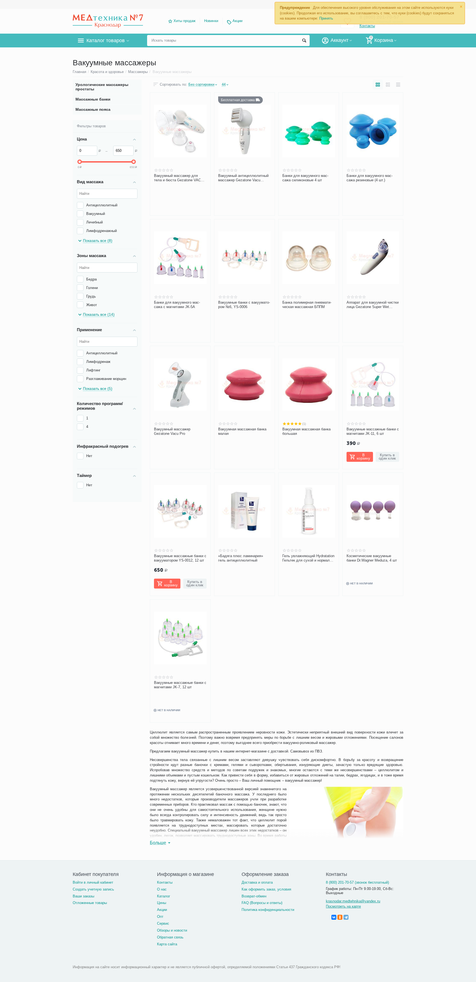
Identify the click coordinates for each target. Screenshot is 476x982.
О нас (162, 889)
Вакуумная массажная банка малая (242, 431)
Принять (326, 18)
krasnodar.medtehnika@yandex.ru (353, 901)
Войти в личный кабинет (93, 882)
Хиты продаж (185, 21)
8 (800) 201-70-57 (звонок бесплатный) (357, 882)
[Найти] (304, 40)
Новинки (211, 21)
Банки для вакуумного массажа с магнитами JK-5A (177, 304)
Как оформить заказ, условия (266, 889)
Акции (237, 21)
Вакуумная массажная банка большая (306, 431)
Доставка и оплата (257, 882)
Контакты (164, 882)
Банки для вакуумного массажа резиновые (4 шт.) (370, 178)
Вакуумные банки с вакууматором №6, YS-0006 (244, 304)
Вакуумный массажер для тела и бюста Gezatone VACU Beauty (178, 178)
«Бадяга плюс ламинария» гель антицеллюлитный (240, 558)
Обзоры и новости (172, 930)
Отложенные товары (90, 903)
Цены (161, 903)
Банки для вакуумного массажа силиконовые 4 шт (305, 178)
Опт (160, 916)
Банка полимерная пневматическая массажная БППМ (306, 304)
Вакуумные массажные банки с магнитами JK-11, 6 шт (373, 431)
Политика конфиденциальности (268, 910)
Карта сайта (167, 944)
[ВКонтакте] (333, 917)
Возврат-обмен (254, 896)
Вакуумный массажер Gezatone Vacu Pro (172, 431)
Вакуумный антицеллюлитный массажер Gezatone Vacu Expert (243, 178)
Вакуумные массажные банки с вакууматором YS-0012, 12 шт (180, 558)
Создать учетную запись (93, 889)
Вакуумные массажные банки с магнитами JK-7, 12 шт (180, 685)
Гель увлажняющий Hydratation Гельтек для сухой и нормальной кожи (308, 558)
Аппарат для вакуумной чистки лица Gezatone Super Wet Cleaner (373, 304)
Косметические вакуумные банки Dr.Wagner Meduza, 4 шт (372, 558)
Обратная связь (170, 937)
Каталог (163, 896)
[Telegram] (346, 917)
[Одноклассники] (339, 917)
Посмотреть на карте (343, 906)
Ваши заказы (83, 896)
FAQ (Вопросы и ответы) (262, 903)
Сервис (163, 923)
